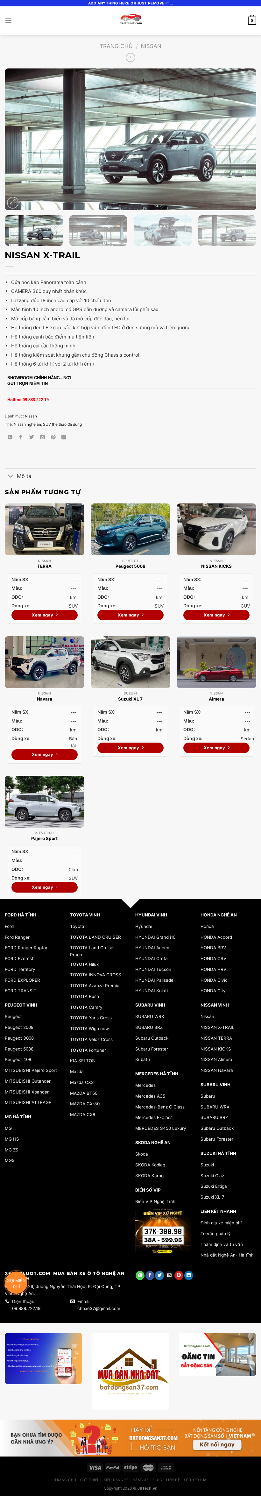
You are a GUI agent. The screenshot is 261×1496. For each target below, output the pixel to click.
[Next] (243, 139)
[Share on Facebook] (21, 437)
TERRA (44, 566)
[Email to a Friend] (42, 437)
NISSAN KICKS (216, 566)
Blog (157, 1480)
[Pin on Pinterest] (53, 437)
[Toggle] (11, 476)
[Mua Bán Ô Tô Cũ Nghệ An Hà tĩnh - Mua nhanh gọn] (130, 20)
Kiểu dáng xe (116, 1480)
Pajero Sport (44, 838)
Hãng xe (141, 1480)
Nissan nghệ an (27, 424)
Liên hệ (173, 1480)
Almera (216, 699)
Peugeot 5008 (130, 566)
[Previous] (18, 139)
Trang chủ (116, 46)
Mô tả (24, 476)
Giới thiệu (90, 1480)
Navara (44, 699)
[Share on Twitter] (32, 437)
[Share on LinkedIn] (64, 437)
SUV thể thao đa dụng (62, 424)
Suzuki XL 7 (130, 699)
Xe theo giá (195, 1480)
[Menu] (8, 20)
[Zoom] (12, 202)
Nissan (151, 46)
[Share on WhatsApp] (10, 437)
